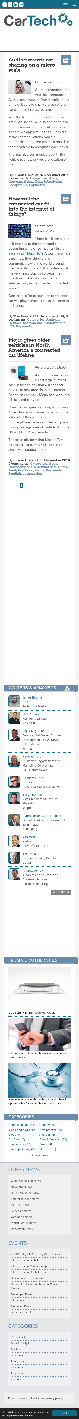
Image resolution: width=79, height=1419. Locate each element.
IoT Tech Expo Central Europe (29, 1266)
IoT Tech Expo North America (29, 1272)
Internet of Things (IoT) (25, 254)
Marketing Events (22, 1306)
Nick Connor (31, 714)
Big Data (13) (16, 1139)
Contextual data (21, 182)
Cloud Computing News (26, 1181)
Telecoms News (21, 1211)
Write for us (61, 892)
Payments (37, 185)
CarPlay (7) (46, 1125)
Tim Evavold (23, 316)
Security (16, 1379)
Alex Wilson (30, 837)
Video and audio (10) (22, 1130)
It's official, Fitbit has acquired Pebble (31, 1012)
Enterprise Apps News (25, 1199)
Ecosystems (17, 185)
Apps (53, 178)
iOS (11, 326)
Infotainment (54, 323)
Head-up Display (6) (21, 1149)
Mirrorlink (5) (47, 1149)
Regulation (17, 1373)
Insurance (17, 1367)
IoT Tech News (20, 1205)
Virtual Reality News (23, 1223)
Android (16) (47, 1134)
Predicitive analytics (25, 474)
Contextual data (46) (21, 1125)
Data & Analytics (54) (53, 1139)
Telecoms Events (21, 1312)
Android (52, 319)
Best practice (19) (50, 1130)
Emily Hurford (32, 757)
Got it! (64, 1413)
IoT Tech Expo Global (24, 1260)
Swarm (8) (46, 1144)
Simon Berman (33, 794)
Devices (14, 323)
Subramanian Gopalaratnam (42, 816)
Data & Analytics (48, 182)
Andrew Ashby (33, 870)
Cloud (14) (14, 1134)
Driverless (17, 1355)
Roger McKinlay (33, 778)
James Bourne (32, 697)
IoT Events (17, 1300)
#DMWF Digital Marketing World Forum (35, 1254)
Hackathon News (22, 1229)
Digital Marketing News (25, 1193)
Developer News (21, 1187)
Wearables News (21, 1217)
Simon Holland (25, 175)
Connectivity (19, 467)
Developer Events (22, 1294)
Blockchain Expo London (27, 1278)
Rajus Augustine (33, 731)
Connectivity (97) (19, 1144)
